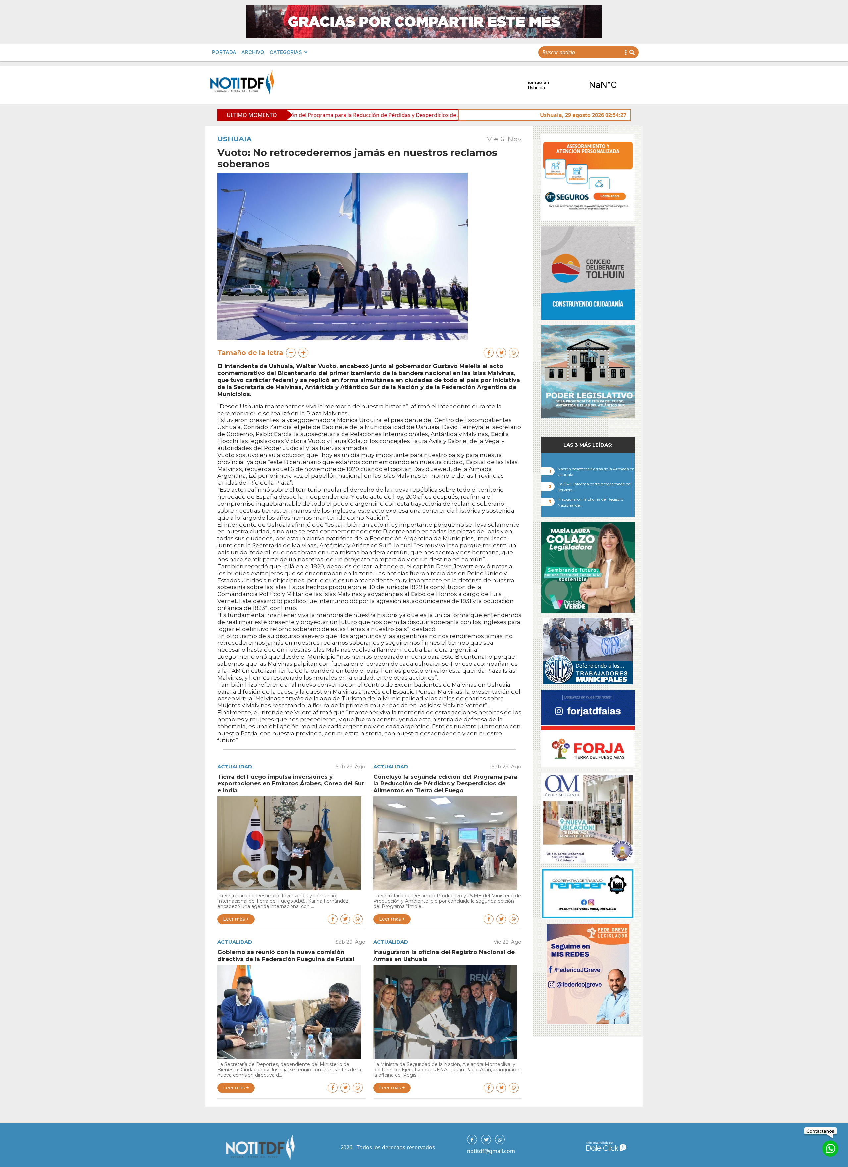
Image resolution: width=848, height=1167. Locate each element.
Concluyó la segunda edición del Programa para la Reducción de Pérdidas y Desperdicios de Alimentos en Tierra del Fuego (301, 115)
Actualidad (234, 766)
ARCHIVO (252, 52)
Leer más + (236, 919)
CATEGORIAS (286, 52)
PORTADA (224, 52)
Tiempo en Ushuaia (570, 85)
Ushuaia (234, 139)
